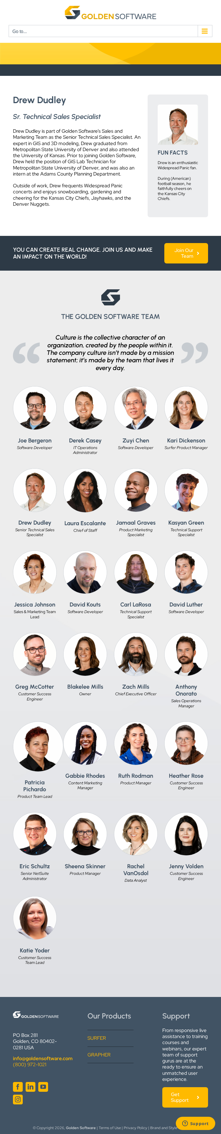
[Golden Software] (36, 1013)
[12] (186, 815)
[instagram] (18, 1099)
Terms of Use (110, 1127)
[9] (186, 553)
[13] (186, 635)
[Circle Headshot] (34, 471)
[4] (34, 553)
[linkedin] (30, 1087)
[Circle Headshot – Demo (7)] (85, 553)
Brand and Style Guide (169, 1127)
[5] (186, 389)
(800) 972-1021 (29, 1064)
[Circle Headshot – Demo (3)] (85, 724)
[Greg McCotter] (34, 635)
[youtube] (43, 1087)
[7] (135, 635)
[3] (85, 635)
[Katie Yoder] (34, 899)
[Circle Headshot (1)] (135, 471)
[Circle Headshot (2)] (135, 553)
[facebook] (18, 1087)
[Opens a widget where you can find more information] (195, 1124)
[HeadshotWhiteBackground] (85, 815)
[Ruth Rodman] (135, 724)
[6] (85, 389)
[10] (135, 815)
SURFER (96, 1038)
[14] (34, 389)
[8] (38, 724)
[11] (186, 724)
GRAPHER (98, 1055)
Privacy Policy (135, 1127)
